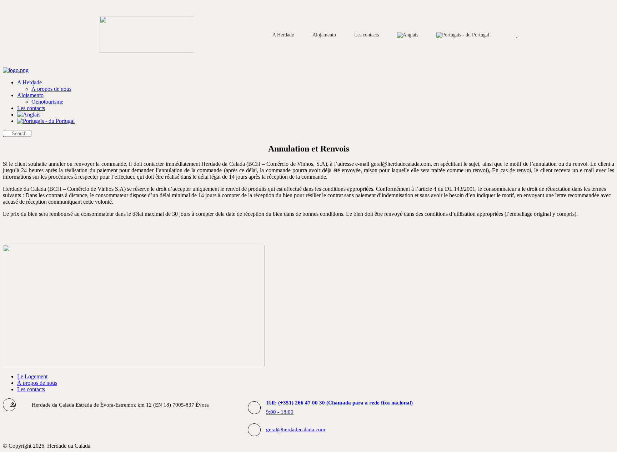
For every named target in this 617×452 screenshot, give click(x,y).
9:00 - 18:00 (339, 407)
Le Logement (32, 376)
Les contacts (31, 389)
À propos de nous (37, 383)
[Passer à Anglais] (407, 35)
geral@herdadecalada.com (295, 429)
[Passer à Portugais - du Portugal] (462, 35)
